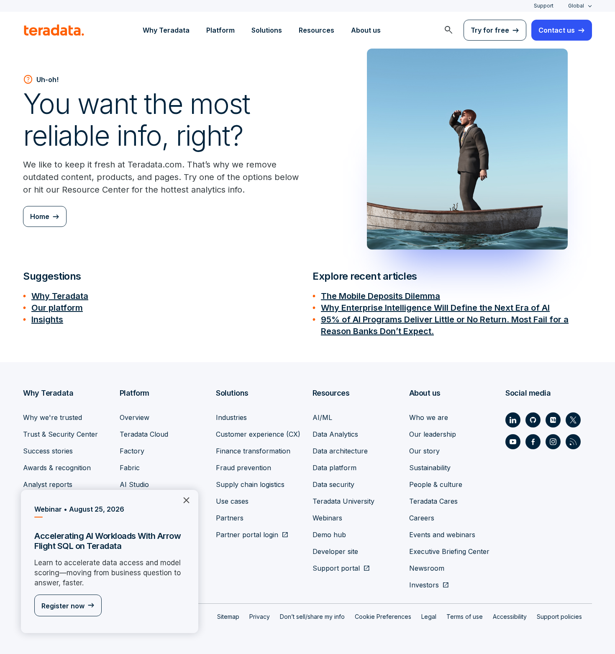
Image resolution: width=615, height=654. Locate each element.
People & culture (435, 484)
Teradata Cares (433, 501)
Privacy (259, 616)
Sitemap (228, 616)
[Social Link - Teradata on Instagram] (553, 441)
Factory (132, 451)
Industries (231, 417)
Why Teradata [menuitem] (166, 30)
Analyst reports (47, 484)
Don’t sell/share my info (312, 616)
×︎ (183, 499)
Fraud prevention (243, 467)
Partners (229, 518)
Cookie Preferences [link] (383, 616)
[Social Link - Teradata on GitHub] (533, 419)
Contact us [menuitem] (556, 30)
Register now (63, 606)
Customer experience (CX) (258, 434)
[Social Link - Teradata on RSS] (573, 441)
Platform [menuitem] (220, 30)
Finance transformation (253, 451)
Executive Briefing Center (449, 551)
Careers (421, 518)
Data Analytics (335, 434)
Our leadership (432, 434)
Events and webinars (442, 534)
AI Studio (134, 484)
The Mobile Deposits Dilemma (380, 296)
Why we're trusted (52, 417)
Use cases (232, 501)
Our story (424, 451)
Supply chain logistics (250, 484)
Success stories (48, 451)
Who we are (428, 417)
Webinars (327, 518)
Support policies (559, 616)
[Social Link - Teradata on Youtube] (512, 441)
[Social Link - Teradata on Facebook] (533, 441)
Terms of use (464, 616)
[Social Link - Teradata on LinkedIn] (512, 419)
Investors (424, 585)
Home (39, 216)
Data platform (334, 467)
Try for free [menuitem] (490, 30)
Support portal (336, 568)
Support (544, 6)
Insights (47, 319)
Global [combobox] (576, 6)
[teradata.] (54, 30)
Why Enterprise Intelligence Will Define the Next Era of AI (435, 308)
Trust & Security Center (60, 434)
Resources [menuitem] (316, 30)
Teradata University (343, 501)
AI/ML (322, 417)
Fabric (130, 467)
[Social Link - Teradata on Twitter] (573, 419)
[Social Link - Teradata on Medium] (553, 419)
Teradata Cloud (144, 434)
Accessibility (510, 616)
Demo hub (329, 534)
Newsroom (426, 568)
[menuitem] (448, 30)
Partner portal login (247, 534)
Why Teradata (59, 296)
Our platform (57, 308)
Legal (428, 616)
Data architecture (340, 451)
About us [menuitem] (366, 30)
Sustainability (430, 467)
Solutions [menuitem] (266, 30)
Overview (134, 417)
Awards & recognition (57, 467)
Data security (333, 484)
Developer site (335, 551)
